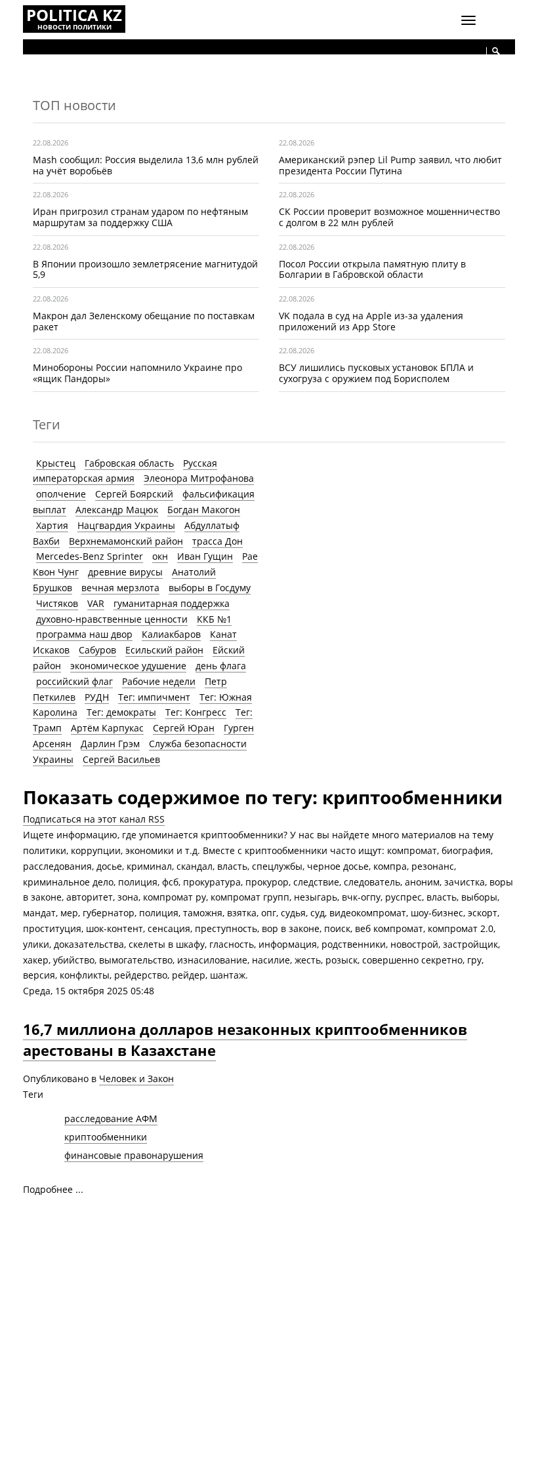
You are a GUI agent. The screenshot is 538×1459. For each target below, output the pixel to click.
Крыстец (55, 463)
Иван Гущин (205, 556)
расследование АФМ (110, 1118)
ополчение (61, 494)
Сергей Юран (184, 728)
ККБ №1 (214, 619)
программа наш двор (84, 634)
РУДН (97, 697)
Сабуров (97, 650)
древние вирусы (125, 572)
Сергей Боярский (134, 494)
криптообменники (105, 1137)
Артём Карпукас (107, 728)
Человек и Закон (136, 1078)
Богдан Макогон (203, 509)
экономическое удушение (128, 665)
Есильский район (164, 650)
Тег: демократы (121, 712)
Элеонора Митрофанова (199, 478)
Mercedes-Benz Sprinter (89, 556)
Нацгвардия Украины (126, 525)
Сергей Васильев (121, 759)
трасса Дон (217, 541)
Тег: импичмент (154, 697)
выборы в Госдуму (210, 587)
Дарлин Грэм (110, 743)
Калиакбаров (171, 634)
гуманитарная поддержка (172, 603)
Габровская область (129, 463)
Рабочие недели (159, 681)
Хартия (52, 525)
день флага (221, 665)
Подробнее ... (53, 1189)
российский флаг (74, 681)
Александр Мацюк (116, 509)
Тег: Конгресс (195, 712)
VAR (95, 603)
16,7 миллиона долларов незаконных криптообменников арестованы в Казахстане (245, 1039)
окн (160, 556)
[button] (495, 51)
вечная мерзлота (120, 587)
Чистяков (57, 603)
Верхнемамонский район (126, 541)
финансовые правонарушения (133, 1155)
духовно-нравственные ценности (112, 619)
